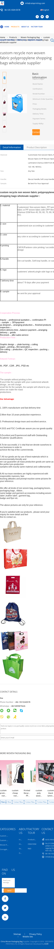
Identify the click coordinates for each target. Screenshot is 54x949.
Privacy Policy (35, 934)
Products (15, 27)
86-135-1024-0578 (12, 10)
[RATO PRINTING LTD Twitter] (43, 17)
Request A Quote (35, 40)
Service (21, 848)
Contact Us (21, 40)
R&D (29, 848)
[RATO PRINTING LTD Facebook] (38, 17)
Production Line (34, 839)
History (22, 844)
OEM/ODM (32, 844)
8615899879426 (18, 706)
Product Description (37, 147)
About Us (25, 27)
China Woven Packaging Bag (12, 941)
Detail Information (12, 147)
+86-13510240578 (22, 702)
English (46, 10)
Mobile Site (28, 936)
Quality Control (7, 40)
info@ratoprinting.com (35, 3)
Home (6, 27)
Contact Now (36, 133)
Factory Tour (37, 27)
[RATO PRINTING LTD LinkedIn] (48, 17)
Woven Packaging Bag (8, 845)
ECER (46, 944)
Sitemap (17, 934)
